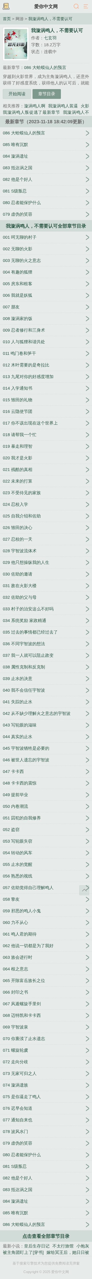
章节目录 (46, 93)
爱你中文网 (46, 6)
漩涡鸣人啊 (34, 106)
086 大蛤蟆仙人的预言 (45, 67)
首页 (7, 18)
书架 (5, 6)
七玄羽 (50, 38)
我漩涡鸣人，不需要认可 (50, 18)
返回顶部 (84, 890)
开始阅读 (16, 93)
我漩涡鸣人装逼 (63, 106)
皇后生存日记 (37, 1246)
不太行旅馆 (63, 1246)
